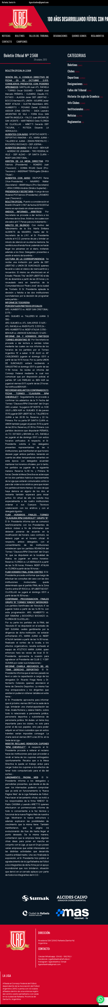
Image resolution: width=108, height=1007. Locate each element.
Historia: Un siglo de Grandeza (83, 96)
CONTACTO (7, 41)
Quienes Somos (79, 35)
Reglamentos (97, 35)
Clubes (71, 71)
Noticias (6, 35)
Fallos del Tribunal (39, 35)
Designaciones (60, 35)
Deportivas (73, 77)
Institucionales (75, 109)
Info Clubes (73, 103)
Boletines (19, 35)
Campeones (21, 41)
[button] (100, 999)
